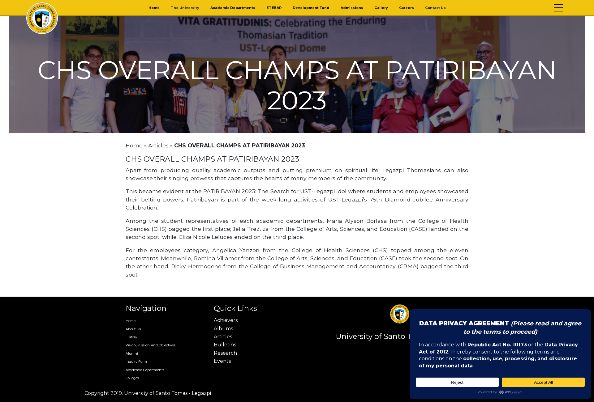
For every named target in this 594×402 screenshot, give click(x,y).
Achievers (226, 320)
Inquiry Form (136, 361)
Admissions (352, 8)
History (131, 337)
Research (225, 353)
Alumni (132, 353)
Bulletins (225, 345)
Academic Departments (232, 8)
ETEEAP (274, 8)
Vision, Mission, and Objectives (150, 345)
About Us (133, 329)
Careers (406, 8)
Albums (223, 329)
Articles (158, 145)
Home (154, 8)
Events (222, 361)
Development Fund (311, 8)
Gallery (381, 8)
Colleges (132, 378)
